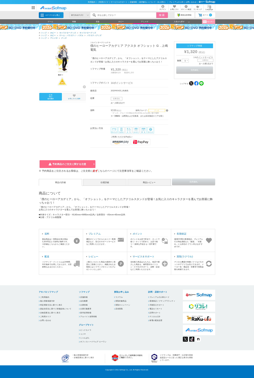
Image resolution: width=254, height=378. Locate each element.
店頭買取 (119, 309)
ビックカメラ (85, 330)
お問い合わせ (191, 2)
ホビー (121, 22)
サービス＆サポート (119, 2)
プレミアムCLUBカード (159, 297)
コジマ (83, 334)
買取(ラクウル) (185, 256)
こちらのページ (106, 171)
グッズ (64, 38)
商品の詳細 (60, 182)
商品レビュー (149, 182)
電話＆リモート (155, 309)
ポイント (137, 234)
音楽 (98, 22)
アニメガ (144, 22)
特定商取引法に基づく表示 (51, 305)
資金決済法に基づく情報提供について (55, 309)
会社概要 (84, 301)
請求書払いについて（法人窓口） (153, 2)
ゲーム (50, 22)
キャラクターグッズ (67, 33)
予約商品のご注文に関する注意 (69, 164)
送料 (47, 234)
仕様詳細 (105, 182)
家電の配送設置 (155, 320)
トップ (44, 33)
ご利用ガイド (103, 2)
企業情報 (84, 305)
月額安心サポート (156, 305)
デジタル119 (154, 317)
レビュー (93, 256)
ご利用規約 (44, 297)
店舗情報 (133, 2)
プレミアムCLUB (176, 2)
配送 (47, 256)
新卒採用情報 (85, 313)
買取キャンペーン (122, 305)
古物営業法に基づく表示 (50, 313)
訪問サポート (155, 313)
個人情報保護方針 (47, 301)
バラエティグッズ (94, 35)
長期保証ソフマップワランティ (162, 301)
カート (207, 15)
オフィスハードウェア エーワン (93, 342)
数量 (179, 61)
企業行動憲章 (85, 309)
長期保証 (181, 234)
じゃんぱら (84, 338)
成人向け (208, 22)
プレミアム (95, 234)
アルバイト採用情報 (88, 317)
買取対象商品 (120, 301)
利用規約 (91, 2)
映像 (74, 22)
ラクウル (119, 297)
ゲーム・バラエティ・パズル (71, 35)
